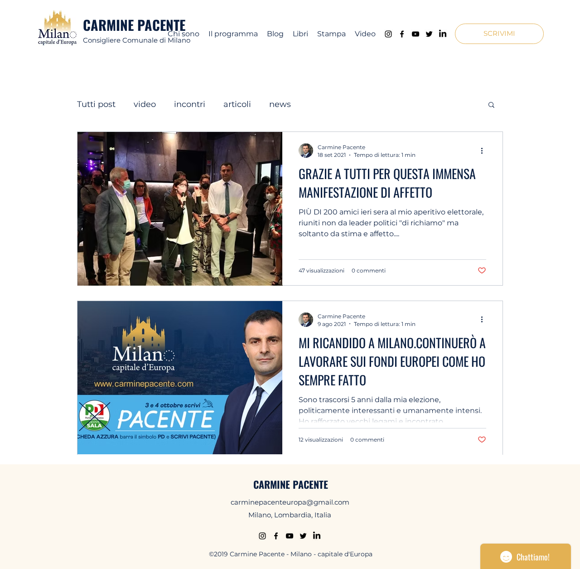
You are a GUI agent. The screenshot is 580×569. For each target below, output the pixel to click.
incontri (189, 104)
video (145, 104)
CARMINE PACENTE (134, 25)
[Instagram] (388, 34)
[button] (499, 34)
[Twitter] (429, 34)
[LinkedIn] (442, 34)
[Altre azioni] (484, 150)
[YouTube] (415, 34)
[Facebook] (401, 34)
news (280, 104)
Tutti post (96, 104)
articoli (237, 104)
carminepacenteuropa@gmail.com (290, 502)
